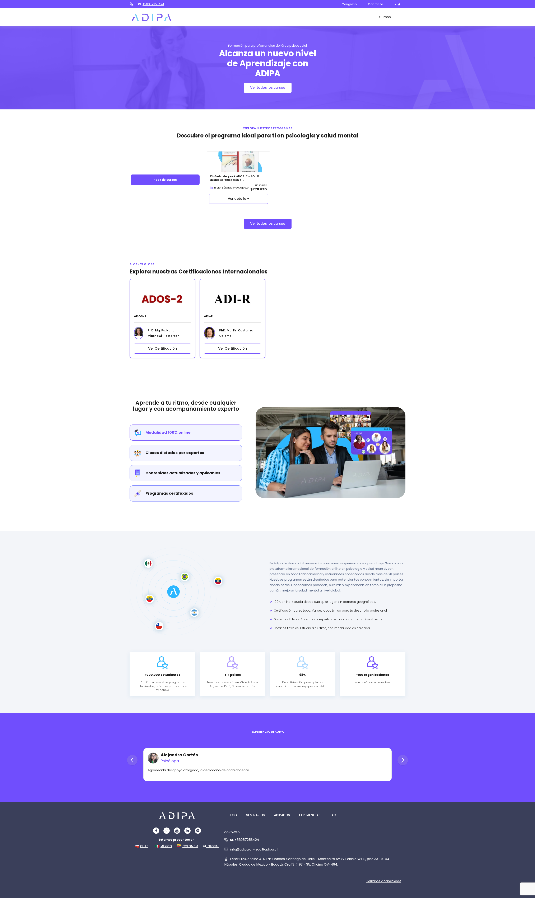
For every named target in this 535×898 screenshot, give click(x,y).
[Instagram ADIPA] (166, 830)
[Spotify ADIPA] (197, 830)
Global (212, 846)
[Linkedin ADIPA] (187, 830)
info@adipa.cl (241, 849)
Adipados (282, 815)
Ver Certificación (162, 348)
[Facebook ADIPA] (156, 830)
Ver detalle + (239, 198)
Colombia (190, 846)
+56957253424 (153, 4)
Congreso (349, 4)
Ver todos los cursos (267, 87)
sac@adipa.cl (267, 849)
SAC (333, 815)
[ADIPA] (151, 17)
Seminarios (255, 815)
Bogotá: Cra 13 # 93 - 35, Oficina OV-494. (304, 864)
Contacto (375, 4)
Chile (144, 846)
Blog (232, 815)
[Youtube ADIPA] (176, 830)
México (166, 846)
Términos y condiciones (383, 881)
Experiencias (309, 815)
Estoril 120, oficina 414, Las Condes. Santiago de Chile (272, 859)
